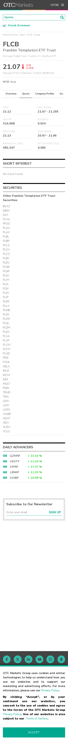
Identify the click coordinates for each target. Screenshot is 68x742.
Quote (26, 93)
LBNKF (14, 472)
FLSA (6, 336)
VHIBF (14, 478)
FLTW (6, 349)
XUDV (7, 427)
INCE (6, 371)
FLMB (6, 310)
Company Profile (44, 93)
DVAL (6, 219)
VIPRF (14, 467)
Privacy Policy (50, 690)
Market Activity (10, 34)
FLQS (6, 332)
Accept (34, 732)
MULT (6, 384)
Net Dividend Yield (48, 143)
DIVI (5, 215)
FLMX (6, 319)
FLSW (7, 345)
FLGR (6, 271)
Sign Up (55, 512)
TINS (6, 397)
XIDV (6, 423)
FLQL (6, 323)
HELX (6, 366)
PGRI (6, 388)
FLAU (6, 228)
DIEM (6, 211)
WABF (7, 414)
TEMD (7, 392)
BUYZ (6, 206)
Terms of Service (36, 719)
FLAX (6, 232)
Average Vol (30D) (13, 143)
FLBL (6, 237)
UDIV (6, 401)
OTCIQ (55, 5)
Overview (11, 93)
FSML (6, 362)
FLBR (6, 241)
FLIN (6, 288)
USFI (6, 405)
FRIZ (6, 358)
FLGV (6, 276)
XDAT (6, 418)
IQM (5, 379)
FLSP (6, 340)
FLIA (6, 284)
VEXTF (14, 461)
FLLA (6, 306)
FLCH (6, 250)
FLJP (6, 297)
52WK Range (45, 131)
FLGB (6, 267)
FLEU (6, 263)
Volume (7, 119)
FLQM (6, 327)
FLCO (6, 254)
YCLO (6, 431)
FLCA (6, 245)
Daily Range (45, 107)
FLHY (6, 280)
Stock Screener (18, 25)
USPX (6, 410)
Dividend (43, 119)
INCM (6, 375)
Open (6, 107)
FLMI (6, 314)
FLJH (6, 293)
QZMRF (15, 456)
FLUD (6, 353)
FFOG (6, 224)
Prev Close (9, 131)
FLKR (6, 301)
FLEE (6, 258)
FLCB (29, 34)
